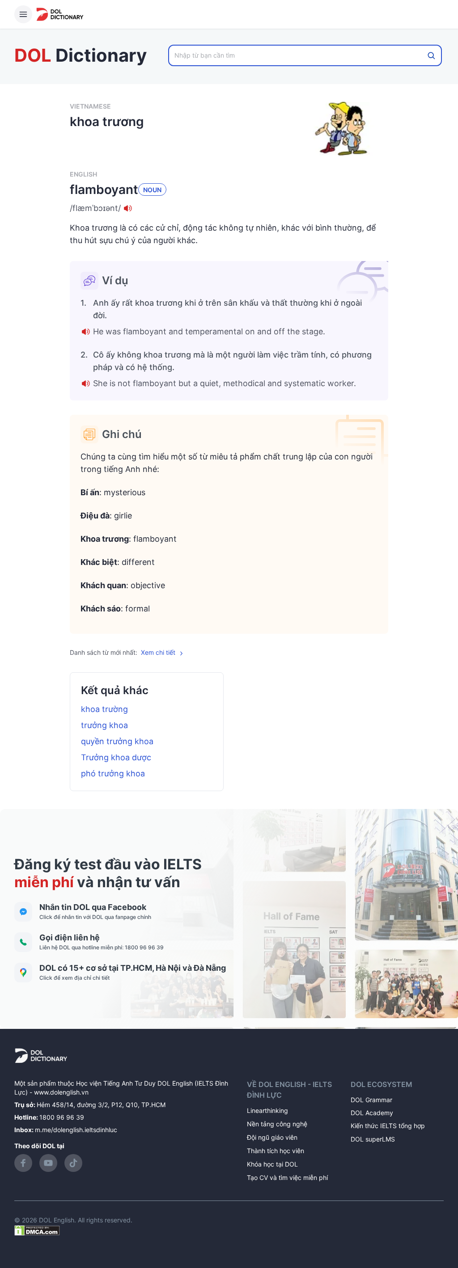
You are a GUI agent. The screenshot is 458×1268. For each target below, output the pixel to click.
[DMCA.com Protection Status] (37, 1230)
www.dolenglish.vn (61, 1092)
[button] (229, 208)
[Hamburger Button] (23, 14)
